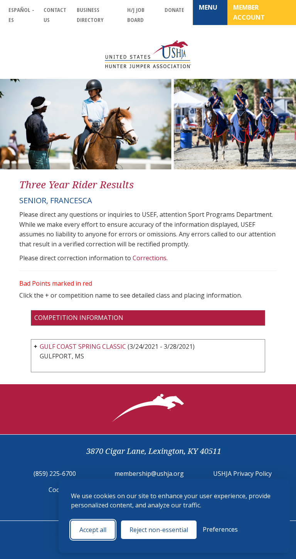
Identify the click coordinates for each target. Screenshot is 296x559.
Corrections (149, 258)
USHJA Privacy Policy (242, 473)
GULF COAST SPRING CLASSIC (83, 346)
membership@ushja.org (149, 473)
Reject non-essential (159, 530)
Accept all (92, 530)
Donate (174, 9)
